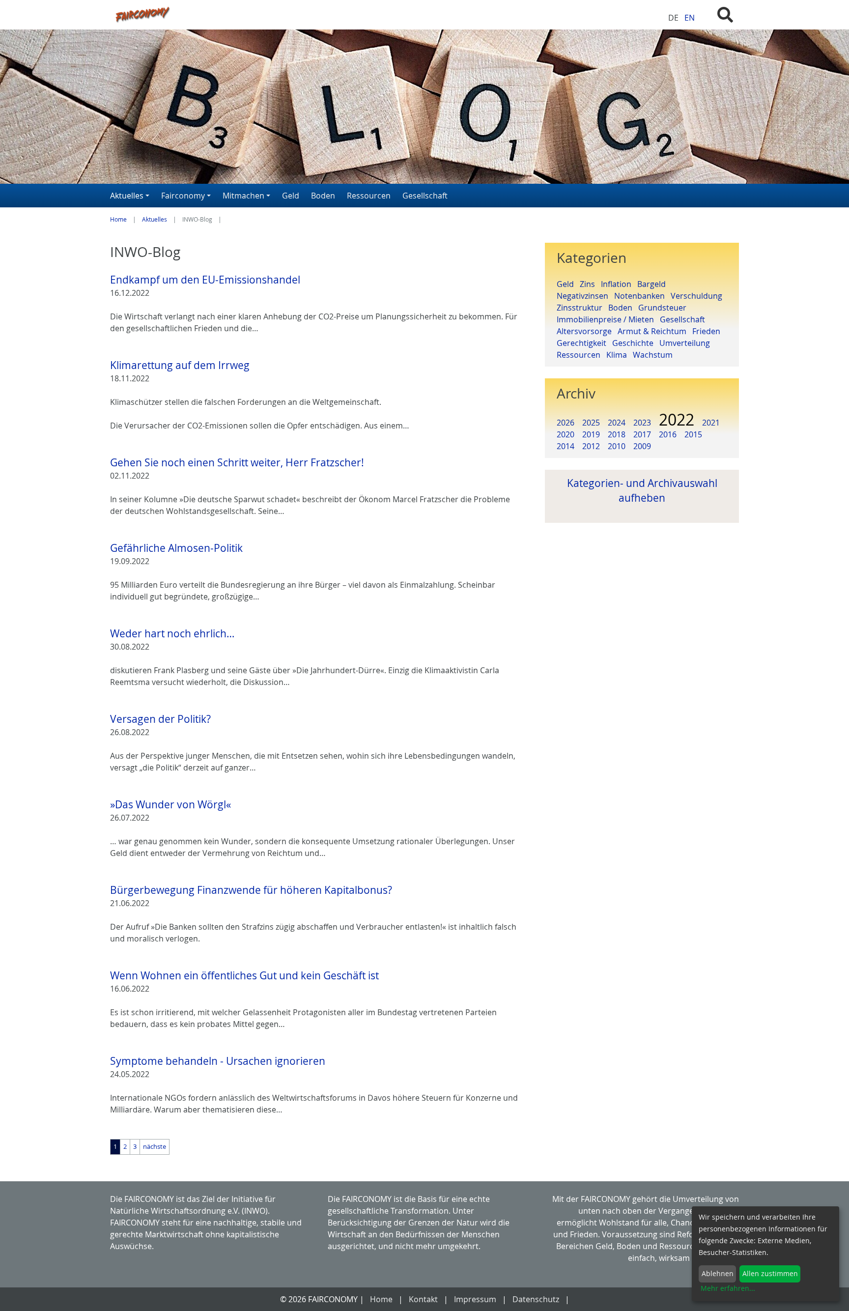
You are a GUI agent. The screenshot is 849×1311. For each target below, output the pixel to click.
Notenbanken (642, 295)
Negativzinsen (585, 295)
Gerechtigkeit (584, 343)
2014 (565, 446)
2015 (693, 434)
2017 (642, 434)
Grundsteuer (664, 307)
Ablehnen (718, 1273)
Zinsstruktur (582, 307)
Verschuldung (698, 295)
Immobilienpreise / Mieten (608, 319)
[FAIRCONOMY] (315, 14)
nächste (154, 1146)
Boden (623, 307)
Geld (568, 284)
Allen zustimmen (770, 1273)
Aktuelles (154, 219)
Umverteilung (686, 343)
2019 (591, 434)
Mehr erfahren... (728, 1288)
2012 (591, 446)
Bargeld (653, 284)
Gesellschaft (684, 319)
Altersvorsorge (587, 331)
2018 (616, 434)
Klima (619, 354)
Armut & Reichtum (655, 331)
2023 (642, 422)
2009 (642, 446)
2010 (616, 446)
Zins (590, 284)
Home (118, 219)
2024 (616, 422)
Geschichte (635, 343)
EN (689, 17)
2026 (565, 422)
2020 (565, 434)
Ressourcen (581, 354)
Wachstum (655, 354)
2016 (668, 434)
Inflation (619, 284)
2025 (591, 422)
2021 (711, 422)
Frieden (708, 331)
